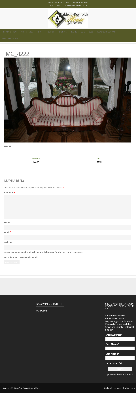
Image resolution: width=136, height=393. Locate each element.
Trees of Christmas (10, 38)
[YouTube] (76, 286)
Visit (23, 32)
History (5, 32)
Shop (40, 32)
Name (8, 222)
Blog (91, 32)
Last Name (112, 354)
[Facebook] (59, 286)
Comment (9, 192)
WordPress (130, 388)
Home (15, 32)
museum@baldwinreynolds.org (76, 5)
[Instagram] (71, 286)
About (31, 32)
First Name (112, 344)
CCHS (83, 32)
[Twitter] (65, 286)
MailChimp (126, 374)
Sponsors (63, 32)
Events (74, 32)
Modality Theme (110, 388)
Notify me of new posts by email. (22, 257)
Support (51, 32)
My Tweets (41, 310)
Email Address (113, 335)
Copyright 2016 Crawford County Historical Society (22, 388)
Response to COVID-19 (106, 32)
